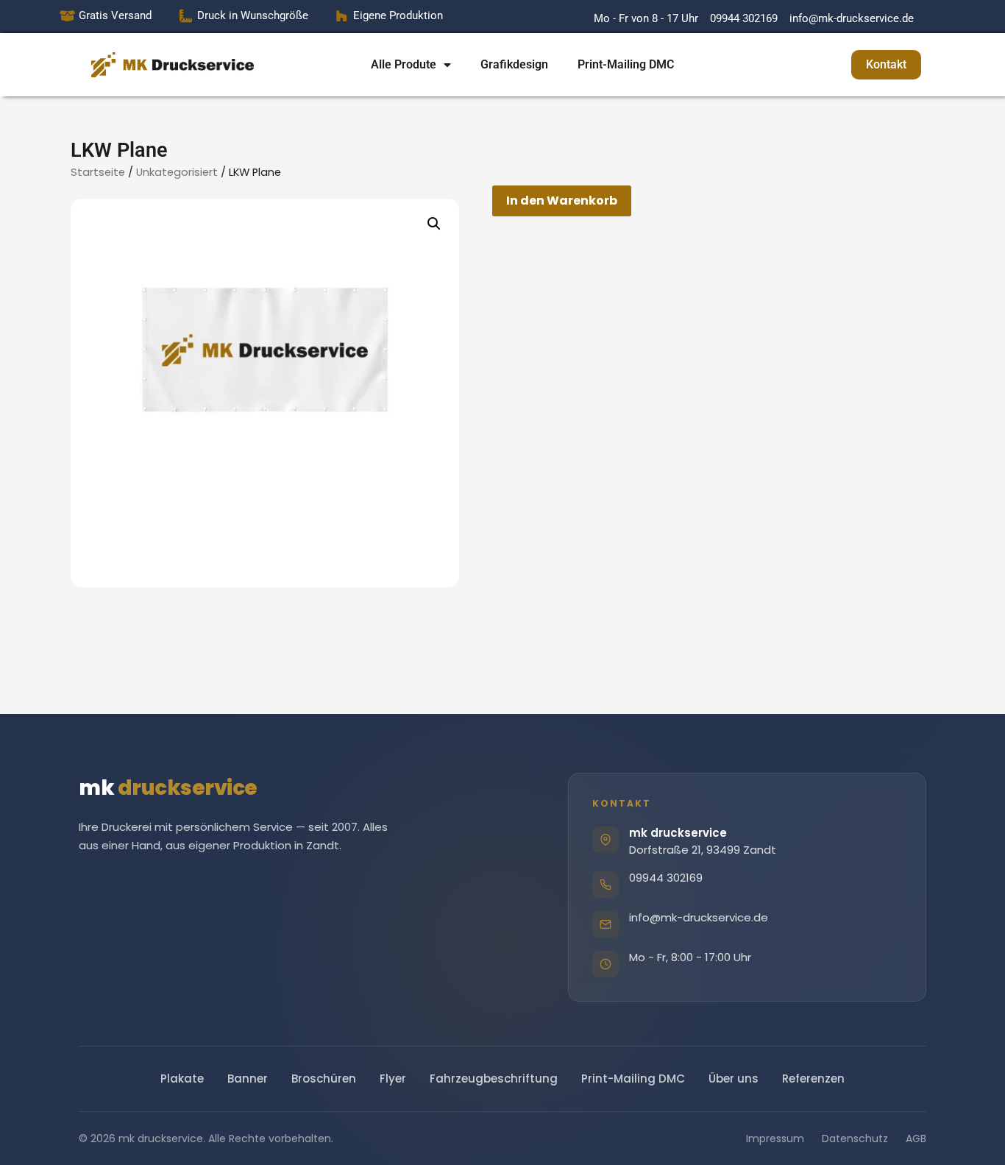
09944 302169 (666, 877)
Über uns (734, 1078)
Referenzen (813, 1078)
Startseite (98, 172)
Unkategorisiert (177, 172)
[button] (434, 223)
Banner (247, 1078)
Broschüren (323, 1078)
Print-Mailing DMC (626, 64)
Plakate (182, 1078)
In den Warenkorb (561, 200)
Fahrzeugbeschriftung (494, 1078)
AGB (916, 1138)
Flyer (393, 1078)
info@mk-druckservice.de (698, 917)
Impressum (775, 1138)
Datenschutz (855, 1138)
